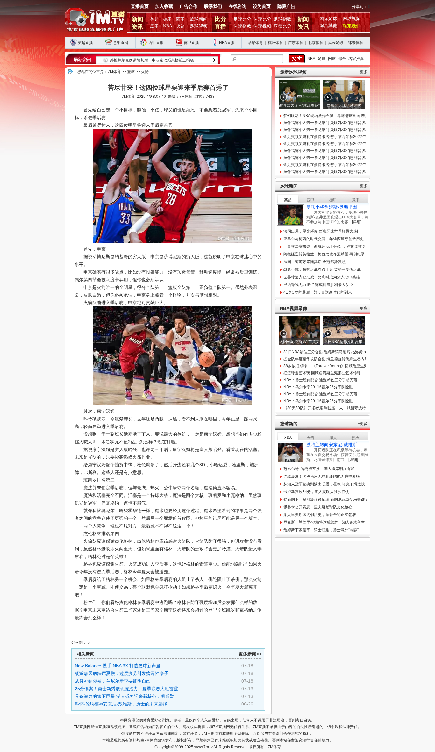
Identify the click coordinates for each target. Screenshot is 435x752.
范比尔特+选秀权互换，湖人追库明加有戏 (318, 469)
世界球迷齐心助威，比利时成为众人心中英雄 (321, 277)
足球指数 (282, 19)
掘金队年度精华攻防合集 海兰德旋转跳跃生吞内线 (325, 359)
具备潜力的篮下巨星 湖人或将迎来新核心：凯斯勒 (124, 696)
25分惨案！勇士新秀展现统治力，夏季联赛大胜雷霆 (126, 688)
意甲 (154, 26)
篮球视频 (262, 26)
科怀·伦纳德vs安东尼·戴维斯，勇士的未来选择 (121, 703)
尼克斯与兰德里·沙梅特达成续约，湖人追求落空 (324, 522)
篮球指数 (242, 26)
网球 (332, 58)
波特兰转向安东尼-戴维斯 (331, 444)
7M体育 (114, 71)
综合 (342, 58)
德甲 (167, 19)
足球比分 (242, 19)
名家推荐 (356, 58)
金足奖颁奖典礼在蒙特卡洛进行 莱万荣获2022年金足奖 (330, 136)
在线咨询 (237, 6)
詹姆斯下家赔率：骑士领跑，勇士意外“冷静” (321, 530)
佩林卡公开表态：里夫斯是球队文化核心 (317, 507)
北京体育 (315, 42)
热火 (356, 437)
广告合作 (188, 6)
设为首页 (262, 6)
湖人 (333, 437)
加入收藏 (164, 6)
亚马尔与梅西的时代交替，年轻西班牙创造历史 (323, 239)
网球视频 (351, 18)
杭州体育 (275, 42)
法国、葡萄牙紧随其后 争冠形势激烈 (314, 262)
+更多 (362, 72)
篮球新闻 (199, 19)
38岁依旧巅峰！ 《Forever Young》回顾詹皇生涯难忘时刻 (333, 366)
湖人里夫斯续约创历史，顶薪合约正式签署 (319, 514)
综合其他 (328, 25)
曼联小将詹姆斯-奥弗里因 (331, 207)
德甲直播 (191, 42)
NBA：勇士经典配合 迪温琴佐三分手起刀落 (320, 380)
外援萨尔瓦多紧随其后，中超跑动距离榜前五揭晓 (152, 60)
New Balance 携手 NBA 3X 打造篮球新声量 (117, 665)
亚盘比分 (282, 26)
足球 (321, 58)
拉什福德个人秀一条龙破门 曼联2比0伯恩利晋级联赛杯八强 (333, 122)
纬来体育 (355, 42)
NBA (167, 26)
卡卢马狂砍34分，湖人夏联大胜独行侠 (316, 492)
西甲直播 (156, 42)
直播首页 (140, 6)
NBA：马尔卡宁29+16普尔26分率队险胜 (318, 387)
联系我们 (213, 6)
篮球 (131, 71)
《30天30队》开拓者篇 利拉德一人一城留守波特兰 (326, 408)
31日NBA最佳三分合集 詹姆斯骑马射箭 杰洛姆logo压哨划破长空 (338, 352)
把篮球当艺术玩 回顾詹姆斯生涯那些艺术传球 (322, 373)
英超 (154, 19)
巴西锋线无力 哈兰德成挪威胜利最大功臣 (318, 285)
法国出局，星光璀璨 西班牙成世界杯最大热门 (322, 231)
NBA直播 (227, 42)
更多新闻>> (250, 653)
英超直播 (85, 42)
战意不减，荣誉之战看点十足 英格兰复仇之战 (322, 269)
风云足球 (335, 42)
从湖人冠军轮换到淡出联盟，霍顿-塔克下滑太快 (324, 484)
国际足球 (328, 18)
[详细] (356, 222)
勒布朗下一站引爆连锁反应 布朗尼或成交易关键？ (325, 499)
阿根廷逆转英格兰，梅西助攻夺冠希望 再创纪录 (324, 254)
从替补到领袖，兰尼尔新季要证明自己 (113, 681)
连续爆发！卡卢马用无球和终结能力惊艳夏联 (321, 476)
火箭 (180, 26)
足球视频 (199, 26)
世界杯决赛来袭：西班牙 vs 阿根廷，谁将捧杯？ (324, 246)
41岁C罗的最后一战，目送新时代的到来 (317, 292)
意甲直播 (120, 42)
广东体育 (295, 42)
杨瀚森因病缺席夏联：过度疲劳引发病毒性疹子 (121, 673)
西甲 (180, 19)
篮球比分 (262, 19)
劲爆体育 (255, 42)
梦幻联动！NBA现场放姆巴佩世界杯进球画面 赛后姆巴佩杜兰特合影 (341, 115)
